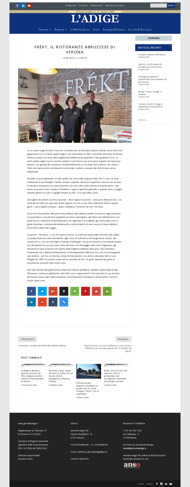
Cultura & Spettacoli (140, 29)
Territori (43, 29)
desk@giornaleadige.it (134, 448)
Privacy (149, 483)
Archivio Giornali (115, 5)
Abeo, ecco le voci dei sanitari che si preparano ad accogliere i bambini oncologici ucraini (115, 376)
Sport (96, 29)
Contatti (83, 5)
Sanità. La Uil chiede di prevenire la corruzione (150, 65)
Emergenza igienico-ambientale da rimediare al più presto (152, 79)
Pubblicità (71, 5)
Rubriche (59, 29)
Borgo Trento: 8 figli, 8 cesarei (150, 93)
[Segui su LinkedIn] (23, 5)
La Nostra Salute (80, 29)
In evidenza (81, 57)
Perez (30, 458)
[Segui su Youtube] (29, 5)
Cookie (140, 483)
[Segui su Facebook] (17, 5)
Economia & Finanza (114, 29)
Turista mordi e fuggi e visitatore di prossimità (150, 105)
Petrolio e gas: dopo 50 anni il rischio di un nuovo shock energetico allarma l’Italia (61, 376)
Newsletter (96, 5)
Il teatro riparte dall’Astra (151, 54)
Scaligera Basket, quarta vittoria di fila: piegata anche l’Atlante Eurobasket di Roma (32, 376)
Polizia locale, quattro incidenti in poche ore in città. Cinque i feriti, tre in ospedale (87, 388)
